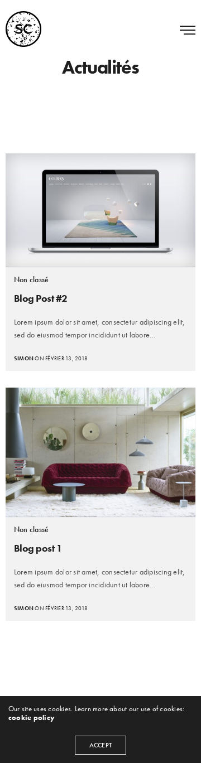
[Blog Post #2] (100, 210)
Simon (24, 358)
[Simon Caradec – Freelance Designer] (23, 29)
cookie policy (31, 717)
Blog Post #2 (41, 298)
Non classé (31, 279)
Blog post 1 (38, 548)
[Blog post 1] (100, 452)
